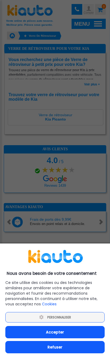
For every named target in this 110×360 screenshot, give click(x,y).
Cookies (49, 304)
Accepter (55, 332)
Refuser (55, 347)
